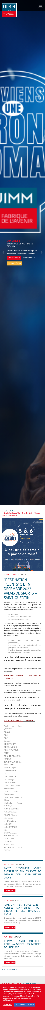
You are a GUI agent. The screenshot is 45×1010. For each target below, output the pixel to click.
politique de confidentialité (28, 996)
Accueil (4, 511)
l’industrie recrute (15, 259)
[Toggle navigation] (40, 6)
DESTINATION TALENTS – (13, 721)
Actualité (22, 574)
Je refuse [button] (31, 1005)
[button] (3, 252)
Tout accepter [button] (19, 1005)
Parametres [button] (7, 1005)
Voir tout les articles (11, 969)
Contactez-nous (30, 259)
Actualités (12, 511)
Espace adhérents (15, 264)
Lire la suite (10, 891)
